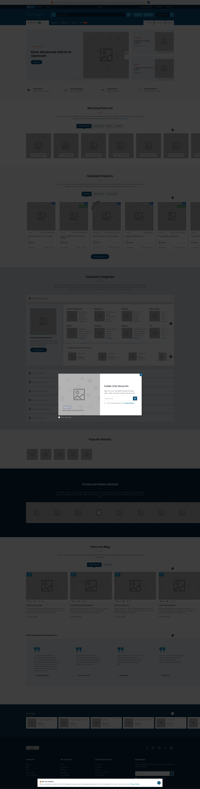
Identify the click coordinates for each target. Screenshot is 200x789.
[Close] (141, 374)
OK (159, 783)
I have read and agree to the (120, 403)
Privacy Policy (134, 784)
